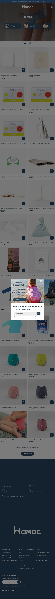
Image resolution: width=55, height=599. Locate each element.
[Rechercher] (38, 313)
